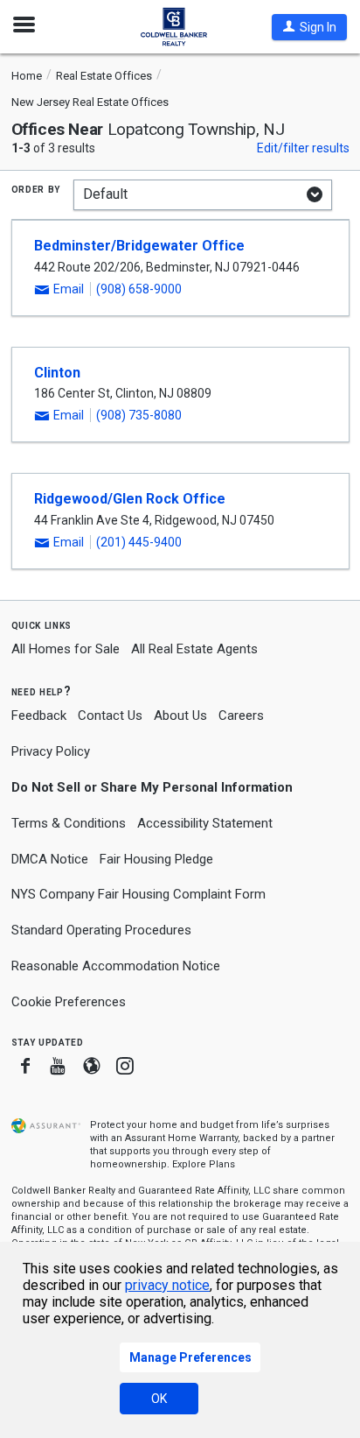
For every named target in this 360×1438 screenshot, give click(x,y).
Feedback (38, 716)
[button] (309, 27)
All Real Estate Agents (194, 649)
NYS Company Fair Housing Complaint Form (138, 894)
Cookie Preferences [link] (68, 1002)
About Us (180, 715)
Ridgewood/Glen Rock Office (129, 498)
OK (159, 1399)
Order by (36, 188)
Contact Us (110, 715)
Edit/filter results (303, 148)
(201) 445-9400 (139, 542)
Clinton (57, 372)
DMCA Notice (49, 859)
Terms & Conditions (68, 823)
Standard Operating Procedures (101, 930)
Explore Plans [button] (203, 1164)
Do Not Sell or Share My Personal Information (152, 787)
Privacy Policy (50, 751)
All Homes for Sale (65, 649)
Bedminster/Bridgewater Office (139, 245)
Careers (241, 715)
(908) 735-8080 (139, 415)
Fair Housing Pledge (156, 859)
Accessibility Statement (205, 823)
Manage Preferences (190, 1357)
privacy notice (167, 1285)
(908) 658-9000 (139, 289)
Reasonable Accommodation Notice (115, 966)
